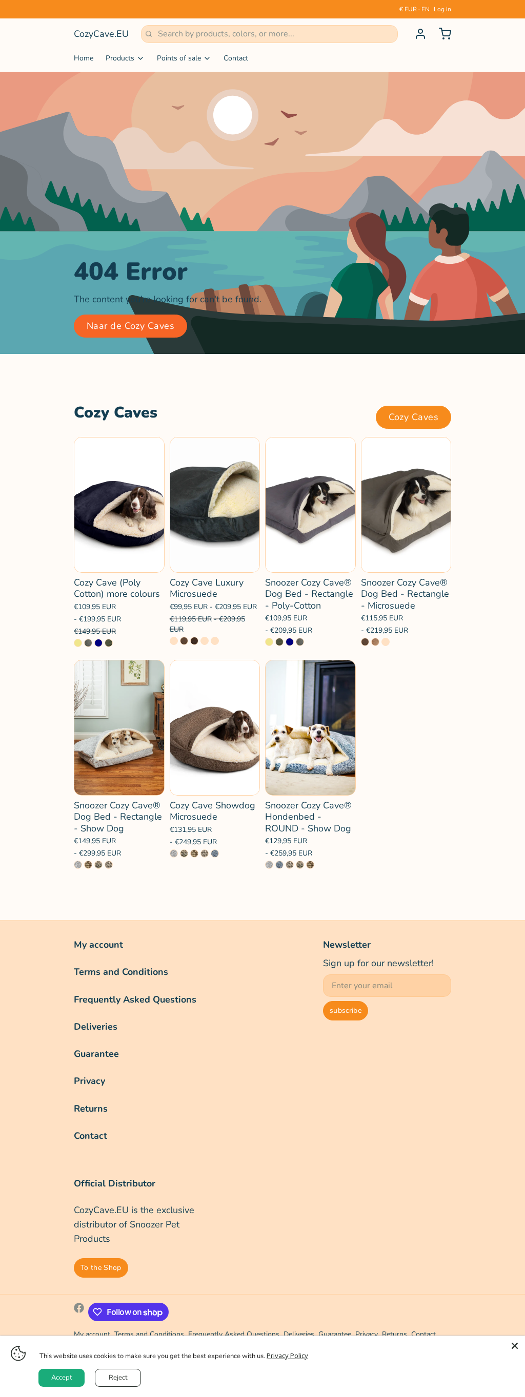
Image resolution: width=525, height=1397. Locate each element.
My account (98, 945)
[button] (119, 558)
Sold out (405, 557)
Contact (236, 58)
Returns (91, 1108)
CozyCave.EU (101, 34)
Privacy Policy (287, 1355)
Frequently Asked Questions (135, 999)
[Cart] (441, 34)
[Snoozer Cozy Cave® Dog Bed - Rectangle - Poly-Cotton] (310, 505)
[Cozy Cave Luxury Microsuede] (215, 505)
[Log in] (416, 34)
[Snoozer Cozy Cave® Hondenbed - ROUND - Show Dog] (310, 728)
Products (120, 58)
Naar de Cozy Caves (130, 326)
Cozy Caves (414, 417)
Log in (442, 9)
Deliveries (95, 1026)
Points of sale (179, 58)
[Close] (515, 1346)
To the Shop (101, 1268)
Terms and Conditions (121, 972)
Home (83, 58)
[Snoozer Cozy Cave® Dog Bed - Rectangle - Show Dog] (119, 728)
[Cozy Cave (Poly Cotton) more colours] (119, 505)
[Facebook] (79, 1312)
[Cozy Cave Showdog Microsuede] (215, 728)
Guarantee (96, 1054)
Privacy (89, 1081)
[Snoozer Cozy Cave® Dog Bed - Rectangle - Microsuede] (406, 505)
